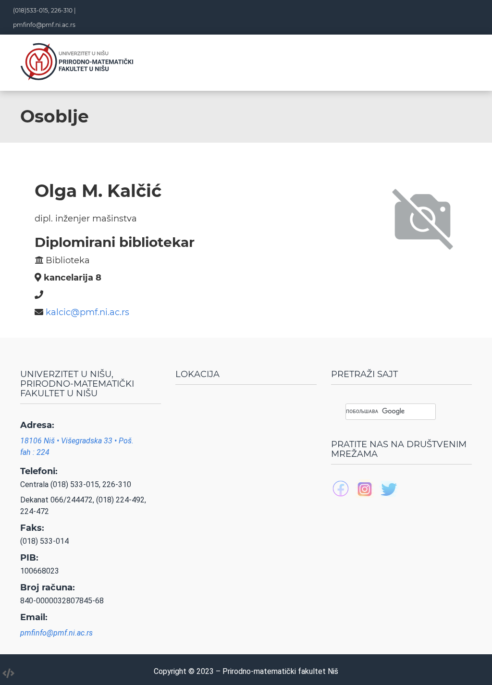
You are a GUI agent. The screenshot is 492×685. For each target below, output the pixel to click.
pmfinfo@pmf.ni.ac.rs (44, 24)
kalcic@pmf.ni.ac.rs (87, 312)
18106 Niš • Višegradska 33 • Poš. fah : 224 (77, 446)
